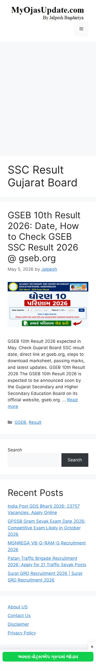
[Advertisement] (48, 96)
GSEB (20, 422)
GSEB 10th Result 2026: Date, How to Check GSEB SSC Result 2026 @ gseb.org (44, 236)
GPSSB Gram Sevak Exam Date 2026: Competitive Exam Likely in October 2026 (47, 528)
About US (18, 606)
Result (35, 422)
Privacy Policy (22, 632)
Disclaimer (18, 624)
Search (15, 449)
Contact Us (19, 615)
